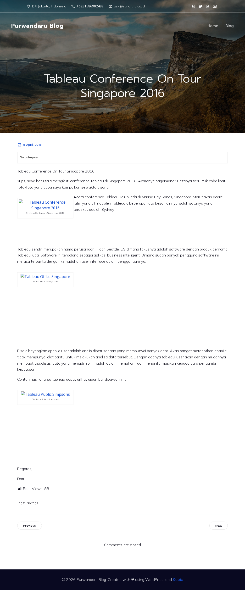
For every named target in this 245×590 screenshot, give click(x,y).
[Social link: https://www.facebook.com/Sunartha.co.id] (207, 6)
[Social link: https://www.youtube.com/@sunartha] (214, 6)
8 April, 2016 (32, 145)
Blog (229, 26)
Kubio (178, 579)
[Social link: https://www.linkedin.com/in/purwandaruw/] (193, 6)
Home (212, 26)
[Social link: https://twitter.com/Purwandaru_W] (200, 6)
